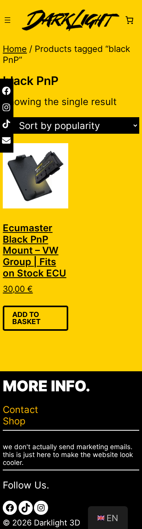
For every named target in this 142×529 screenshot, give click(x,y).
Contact (20, 409)
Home (15, 49)
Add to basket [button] (26, 318)
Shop (14, 421)
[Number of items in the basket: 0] (129, 20)
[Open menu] (7, 20)
